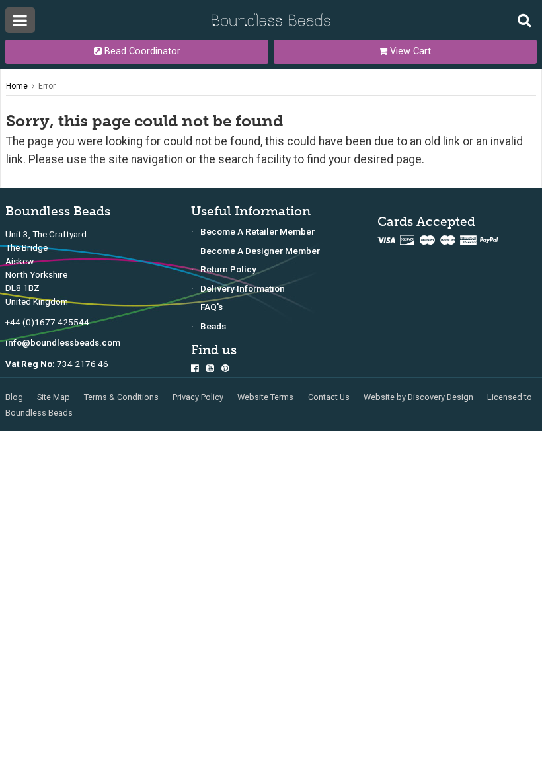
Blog (14, 397)
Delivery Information (242, 288)
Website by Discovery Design (418, 397)
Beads (213, 326)
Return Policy (228, 269)
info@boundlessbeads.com (62, 342)
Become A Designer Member (260, 250)
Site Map (53, 397)
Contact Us (329, 397)
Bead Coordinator (141, 51)
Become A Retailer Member (257, 231)
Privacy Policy (198, 397)
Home (17, 86)
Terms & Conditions (121, 397)
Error (47, 86)
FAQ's (211, 306)
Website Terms (265, 397)
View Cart (409, 51)
